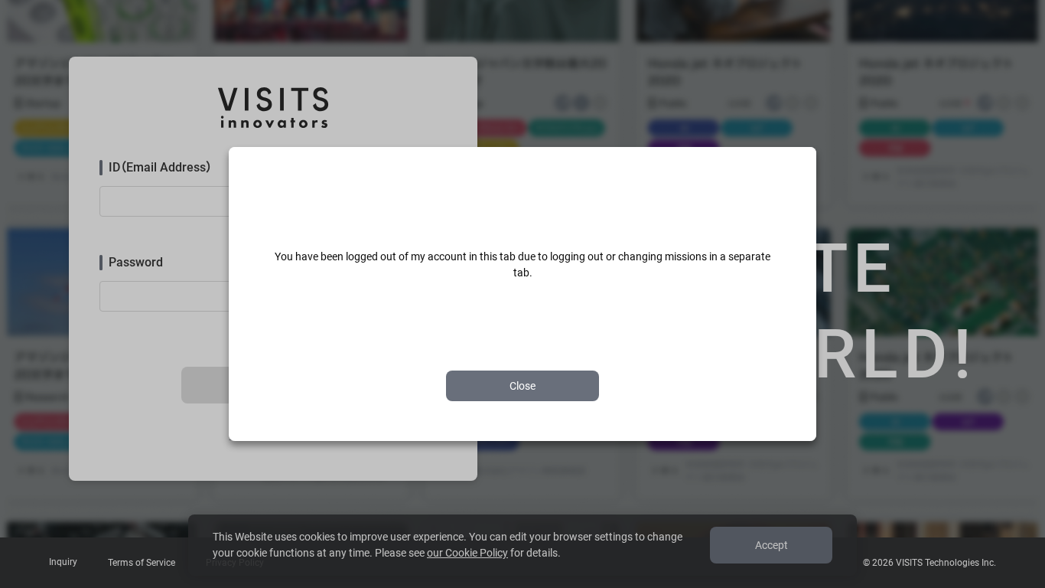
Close (522, 386)
